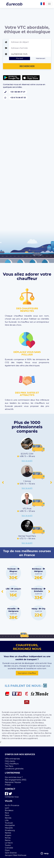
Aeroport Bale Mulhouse (15, 855)
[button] (3, 482)
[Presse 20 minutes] (46, 686)
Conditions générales (14, 769)
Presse (8, 785)
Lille (6, 820)
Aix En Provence (12, 805)
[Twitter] (10, 794)
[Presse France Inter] (8, 694)
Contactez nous (12, 797)
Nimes (8, 838)
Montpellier (10, 825)
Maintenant (40, 58)
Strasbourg (10, 830)
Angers (8, 835)
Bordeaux (9, 810)
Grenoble (9, 848)
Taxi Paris (9, 766)
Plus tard (19, 58)
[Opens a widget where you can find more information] (44, 854)
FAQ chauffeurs (12, 764)
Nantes (8, 833)
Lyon (7, 808)
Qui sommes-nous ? (14, 777)
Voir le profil (27, 461)
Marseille (9, 828)
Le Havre (9, 843)
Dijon (7, 850)
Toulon (8, 845)
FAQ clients (10, 761)
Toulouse (9, 823)
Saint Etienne (11, 853)
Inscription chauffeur (27, 673)
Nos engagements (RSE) (15, 780)
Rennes (8, 818)
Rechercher (27, 66)
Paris (7, 815)
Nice (7, 813)
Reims (7, 840)
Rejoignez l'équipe (13, 782)
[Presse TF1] (18, 694)
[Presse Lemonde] (39, 694)
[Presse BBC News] (27, 702)
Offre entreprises (12, 759)
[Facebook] (6, 794)
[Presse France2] (27, 694)
